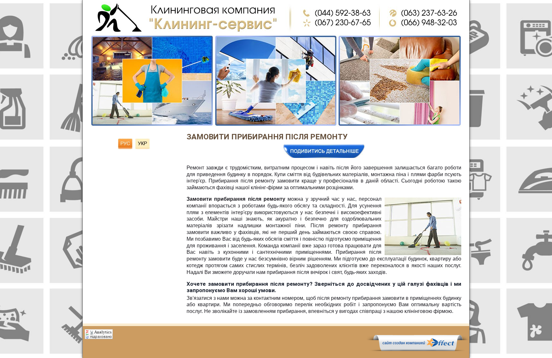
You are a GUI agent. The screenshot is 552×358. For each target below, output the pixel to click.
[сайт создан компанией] (417, 349)
